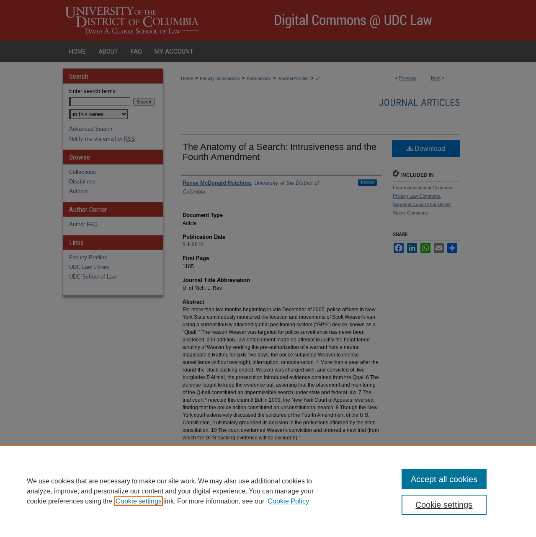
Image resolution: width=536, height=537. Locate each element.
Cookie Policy (288, 501)
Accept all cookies (444, 479)
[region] (268, 491)
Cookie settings (139, 501)
